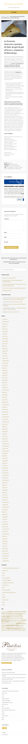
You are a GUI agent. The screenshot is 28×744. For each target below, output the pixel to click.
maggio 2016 (5, 516)
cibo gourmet (19, 613)
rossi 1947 (23, 629)
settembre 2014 (5, 560)
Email (5, 237)
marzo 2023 (4, 377)
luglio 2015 (4, 536)
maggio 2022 (5, 387)
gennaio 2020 (5, 414)
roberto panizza (12, 628)
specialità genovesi (11, 168)
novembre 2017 (5, 475)
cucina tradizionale (15, 616)
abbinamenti (3, 611)
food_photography (6, 577)
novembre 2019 (5, 416)
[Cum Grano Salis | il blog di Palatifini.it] (14, 5)
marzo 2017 (4, 494)
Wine (3, 604)
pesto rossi (21, 625)
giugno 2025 (4, 329)
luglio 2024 (4, 346)
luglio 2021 (4, 392)
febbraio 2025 (5, 338)
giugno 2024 (4, 348)
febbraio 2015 (5, 548)
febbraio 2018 (5, 468)
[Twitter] (6, 728)
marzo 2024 (4, 355)
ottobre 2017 (5, 477)
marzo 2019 (4, 436)
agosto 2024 (5, 343)
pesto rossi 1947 (5, 627)
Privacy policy (5, 734)
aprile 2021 (4, 397)
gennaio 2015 (5, 551)
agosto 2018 (5, 453)
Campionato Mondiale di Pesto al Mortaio (10, 568)
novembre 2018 (5, 446)
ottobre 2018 (5, 448)
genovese (10, 620)
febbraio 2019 (5, 438)
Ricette (3, 597)
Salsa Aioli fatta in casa (6, 290)
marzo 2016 (4, 521)
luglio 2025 (4, 326)
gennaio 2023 (5, 380)
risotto (16, 627)
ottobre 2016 (5, 504)
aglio (7, 611)
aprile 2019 (4, 433)
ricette (11, 627)
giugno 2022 (4, 385)
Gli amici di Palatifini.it (6, 580)
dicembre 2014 (5, 553)
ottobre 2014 (5, 558)
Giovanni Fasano (6, 301)
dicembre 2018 (5, 443)
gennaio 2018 (5, 470)
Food (3, 575)
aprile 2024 (4, 353)
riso (14, 627)
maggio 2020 (5, 409)
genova (5, 168)
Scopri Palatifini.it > (6, 662)
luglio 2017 (4, 485)
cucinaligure (19, 615)
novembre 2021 (5, 390)
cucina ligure (6, 616)
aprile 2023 (4, 375)
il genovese (15, 620)
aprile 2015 (4, 543)
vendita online (18, 168)
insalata (20, 620)
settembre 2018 (5, 451)
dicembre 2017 (5, 472)
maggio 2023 (5, 372)
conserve (5, 615)
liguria (8, 622)
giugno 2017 (4, 487)
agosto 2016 (5, 509)
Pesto (3, 594)
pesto (18, 623)
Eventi (10, 165)
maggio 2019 (5, 431)
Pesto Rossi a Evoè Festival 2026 (9, 278)
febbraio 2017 (5, 497)
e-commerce (16, 167)
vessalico (15, 630)
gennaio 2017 (5, 499)
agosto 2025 (5, 324)
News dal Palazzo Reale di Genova (9, 592)
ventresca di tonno (10, 630)
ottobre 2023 (5, 363)
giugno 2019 (4, 429)
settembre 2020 (5, 404)
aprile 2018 (4, 463)
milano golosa (16, 621)
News (3, 587)
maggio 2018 (5, 460)
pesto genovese (13, 625)
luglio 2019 (4, 426)
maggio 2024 (5, 350)
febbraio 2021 (5, 402)
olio (24, 621)
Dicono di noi (5, 570)
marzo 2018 (4, 465)
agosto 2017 (5, 482)
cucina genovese (10, 167)
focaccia (20, 167)
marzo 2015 (4, 546)
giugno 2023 (4, 370)
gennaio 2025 (5, 341)
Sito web (6, 242)
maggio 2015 (5, 541)
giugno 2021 (4, 394)
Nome (5, 232)
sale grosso (3, 630)
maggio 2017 (5, 490)
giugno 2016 (4, 514)
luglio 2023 (4, 368)
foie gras (12, 618)
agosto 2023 (5, 365)
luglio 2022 (4, 382)
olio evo (3, 623)
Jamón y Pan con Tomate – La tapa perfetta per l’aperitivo (13, 288)
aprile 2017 (4, 492)
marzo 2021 (4, 399)
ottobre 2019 (5, 419)
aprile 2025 (4, 333)
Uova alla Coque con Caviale (16, 301)
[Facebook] (3, 728)
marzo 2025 (4, 336)
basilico (10, 611)
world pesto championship (22, 630)
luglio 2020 (4, 407)
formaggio (21, 618)
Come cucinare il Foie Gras (14, 311)
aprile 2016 (4, 519)
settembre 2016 (5, 507)
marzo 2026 (4, 319)
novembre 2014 (5, 555)
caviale (14, 613)
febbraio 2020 (5, 411)
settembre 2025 (5, 321)
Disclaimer (4, 732)
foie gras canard (16, 618)
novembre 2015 (5, 529)
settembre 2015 (5, 533)
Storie (3, 602)
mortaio (21, 621)
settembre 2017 (5, 480)
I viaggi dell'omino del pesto (7, 582)
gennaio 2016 (5, 526)
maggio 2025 (5, 331)
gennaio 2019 (5, 441)
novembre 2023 (5, 360)
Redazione (10, 162)
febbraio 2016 (5, 524)
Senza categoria (5, 599)
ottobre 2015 (5, 531)
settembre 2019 (5, 421)
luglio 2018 (4, 455)
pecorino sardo (13, 623)
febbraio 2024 (5, 358)
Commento (6, 218)
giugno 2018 (4, 458)
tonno (6, 630)
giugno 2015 (4, 538)
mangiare (12, 621)
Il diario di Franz (5, 585)
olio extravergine (8, 623)
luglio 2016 (4, 512)
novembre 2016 (5, 502)
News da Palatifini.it (16, 165)
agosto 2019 (5, 424)
